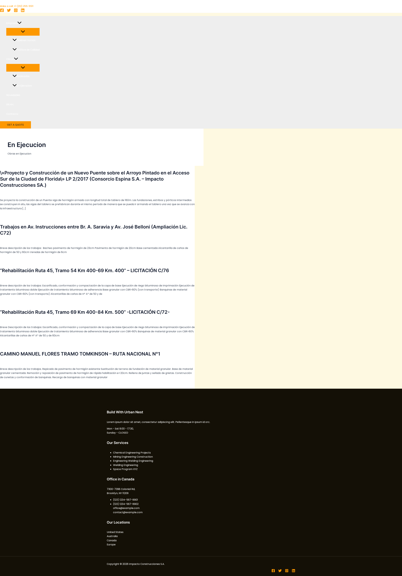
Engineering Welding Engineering (133, 461)
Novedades (13, 95)
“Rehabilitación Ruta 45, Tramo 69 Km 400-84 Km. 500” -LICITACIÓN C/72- (85, 312)
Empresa (11, 23)
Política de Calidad (28, 50)
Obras (10, 59)
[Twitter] (9, 11)
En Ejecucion (24, 85)
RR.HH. (10, 104)
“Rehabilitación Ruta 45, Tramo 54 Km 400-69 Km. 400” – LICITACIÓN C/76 (84, 270)
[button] (19, 23)
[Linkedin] (23, 11)
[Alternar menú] (23, 32)
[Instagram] (16, 11)
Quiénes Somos (26, 40)
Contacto (12, 114)
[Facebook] (2, 11)
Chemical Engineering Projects (132, 452)
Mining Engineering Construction (133, 457)
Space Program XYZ (125, 469)
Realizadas (23, 76)
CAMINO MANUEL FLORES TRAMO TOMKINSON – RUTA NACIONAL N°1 (80, 354)
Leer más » (6, 215)
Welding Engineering (125, 465)
